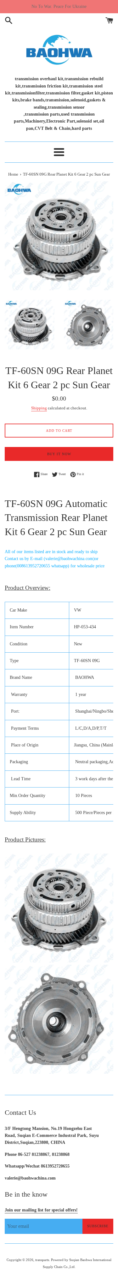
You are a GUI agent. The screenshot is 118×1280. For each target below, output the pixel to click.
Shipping (39, 408)
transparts (42, 1260)
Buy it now (59, 454)
